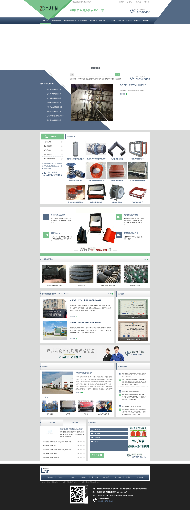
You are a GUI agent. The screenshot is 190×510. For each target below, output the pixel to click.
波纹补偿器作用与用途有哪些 (130, 384)
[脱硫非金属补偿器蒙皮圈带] (54, 283)
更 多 (144, 259)
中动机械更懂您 (47, 259)
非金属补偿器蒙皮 (70, 20)
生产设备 (45, 397)
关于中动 (129, 20)
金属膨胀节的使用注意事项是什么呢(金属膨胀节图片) (58, 449)
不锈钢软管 (93, 20)
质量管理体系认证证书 (133, 339)
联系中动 (146, 2)
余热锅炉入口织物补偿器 (54, 107)
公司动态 (52, 422)
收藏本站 (121, 2)
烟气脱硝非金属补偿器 (54, 89)
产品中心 (53, 136)
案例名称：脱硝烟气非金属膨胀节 (133, 85)
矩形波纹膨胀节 (137, 202)
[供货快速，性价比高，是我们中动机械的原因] (55, 339)
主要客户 (84, 477)
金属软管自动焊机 (103, 414)
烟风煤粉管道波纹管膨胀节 (108, 285)
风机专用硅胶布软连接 (96, 180)
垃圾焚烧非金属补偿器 (54, 120)
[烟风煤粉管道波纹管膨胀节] (108, 283)
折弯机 (68, 414)
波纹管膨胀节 (82, 20)
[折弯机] (68, 411)
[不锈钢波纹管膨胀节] (135, 283)
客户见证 (95, 477)
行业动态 (75, 422)
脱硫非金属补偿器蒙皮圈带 (54, 285)
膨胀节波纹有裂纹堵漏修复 (51, 457)
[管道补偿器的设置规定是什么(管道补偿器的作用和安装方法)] (50, 438)
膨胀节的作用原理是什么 (50, 453)
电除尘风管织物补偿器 (54, 94)
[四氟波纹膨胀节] (117, 192)
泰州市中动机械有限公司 (84, 373)
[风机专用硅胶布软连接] (96, 170)
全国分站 (146, 20)
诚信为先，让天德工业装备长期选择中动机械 (85, 300)
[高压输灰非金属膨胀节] (76, 192)
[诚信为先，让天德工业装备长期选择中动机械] (55, 317)
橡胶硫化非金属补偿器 (137, 180)
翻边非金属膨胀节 (96, 202)
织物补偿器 (81, 285)
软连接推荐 (71, 136)
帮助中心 (106, 477)
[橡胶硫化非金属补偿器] (138, 170)
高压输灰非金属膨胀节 (75, 202)
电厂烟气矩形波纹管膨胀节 (55, 116)
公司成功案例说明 (47, 84)
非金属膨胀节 (56, 20)
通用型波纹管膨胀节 (76, 180)
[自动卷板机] (50, 411)
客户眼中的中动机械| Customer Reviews (55, 294)
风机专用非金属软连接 (54, 102)
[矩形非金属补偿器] (117, 149)
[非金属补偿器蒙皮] (117, 170)
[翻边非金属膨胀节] (96, 192)
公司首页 (50, 477)
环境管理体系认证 (133, 317)
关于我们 (45, 366)
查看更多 (122, 94)
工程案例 (112, 20)
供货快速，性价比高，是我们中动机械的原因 (85, 322)
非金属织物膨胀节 (138, 159)
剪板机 (86, 414)
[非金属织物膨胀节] (138, 149)
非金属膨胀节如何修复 (49, 446)
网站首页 (45, 20)
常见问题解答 (122, 366)
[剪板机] (86, 411)
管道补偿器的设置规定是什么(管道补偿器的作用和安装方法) (58, 442)
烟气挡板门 (103, 20)
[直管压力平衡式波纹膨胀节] (96, 149)
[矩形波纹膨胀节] (138, 192)
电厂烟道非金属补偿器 (54, 98)
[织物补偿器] (81, 283)
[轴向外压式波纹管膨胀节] (76, 149)
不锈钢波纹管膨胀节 (136, 285)
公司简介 (129, 2)
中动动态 (121, 20)
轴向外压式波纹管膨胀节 (75, 159)
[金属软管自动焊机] (104, 411)
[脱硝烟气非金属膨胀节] (92, 120)
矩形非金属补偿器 (117, 159)
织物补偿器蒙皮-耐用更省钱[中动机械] (133, 414)
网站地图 (138, 2)
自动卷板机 (50, 414)
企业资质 (121, 294)
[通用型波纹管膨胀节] (76, 170)
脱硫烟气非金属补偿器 (54, 111)
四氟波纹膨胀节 (117, 202)
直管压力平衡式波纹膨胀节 (96, 159)
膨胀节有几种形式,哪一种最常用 (131, 399)
